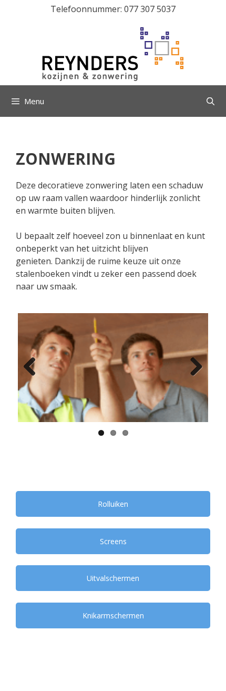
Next (192, 367)
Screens (113, 541)
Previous (33, 367)
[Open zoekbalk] (210, 101)
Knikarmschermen (113, 615)
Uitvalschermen (113, 578)
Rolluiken (113, 504)
